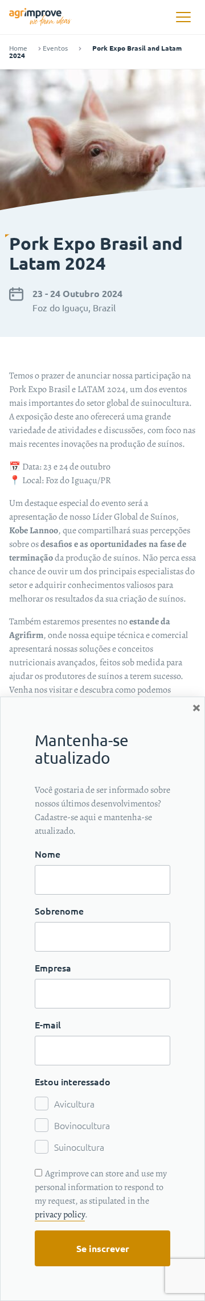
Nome (47, 853)
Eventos (55, 48)
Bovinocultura (82, 1125)
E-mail (48, 1024)
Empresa (53, 967)
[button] (183, 17)
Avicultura (74, 1103)
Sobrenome (59, 910)
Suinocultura (79, 1147)
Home (18, 48)
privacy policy (60, 1214)
